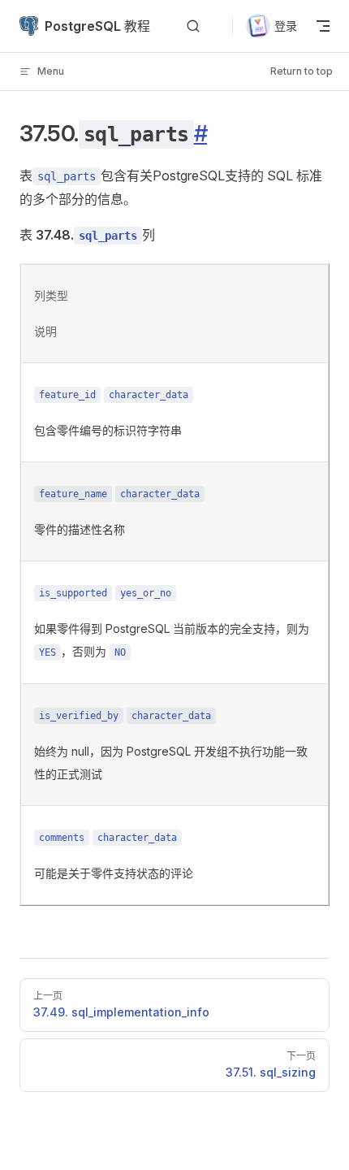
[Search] (193, 26)
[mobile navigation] (323, 26)
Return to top (301, 71)
